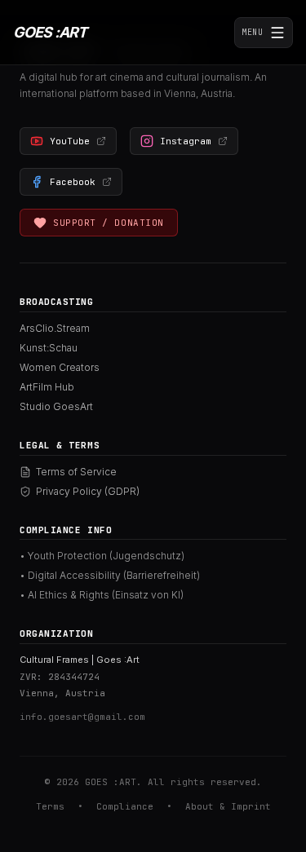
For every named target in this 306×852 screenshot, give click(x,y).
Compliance (124, 806)
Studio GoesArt (56, 406)
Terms (50, 806)
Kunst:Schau (49, 348)
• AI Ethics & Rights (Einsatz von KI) (102, 595)
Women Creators (60, 367)
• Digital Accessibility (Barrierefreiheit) (110, 575)
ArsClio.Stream (55, 328)
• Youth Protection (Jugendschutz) (102, 556)
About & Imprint (228, 806)
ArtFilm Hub (47, 387)
